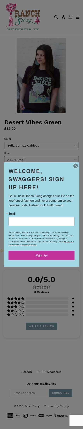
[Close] (75, 166)
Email (12, 213)
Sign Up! (41, 255)
